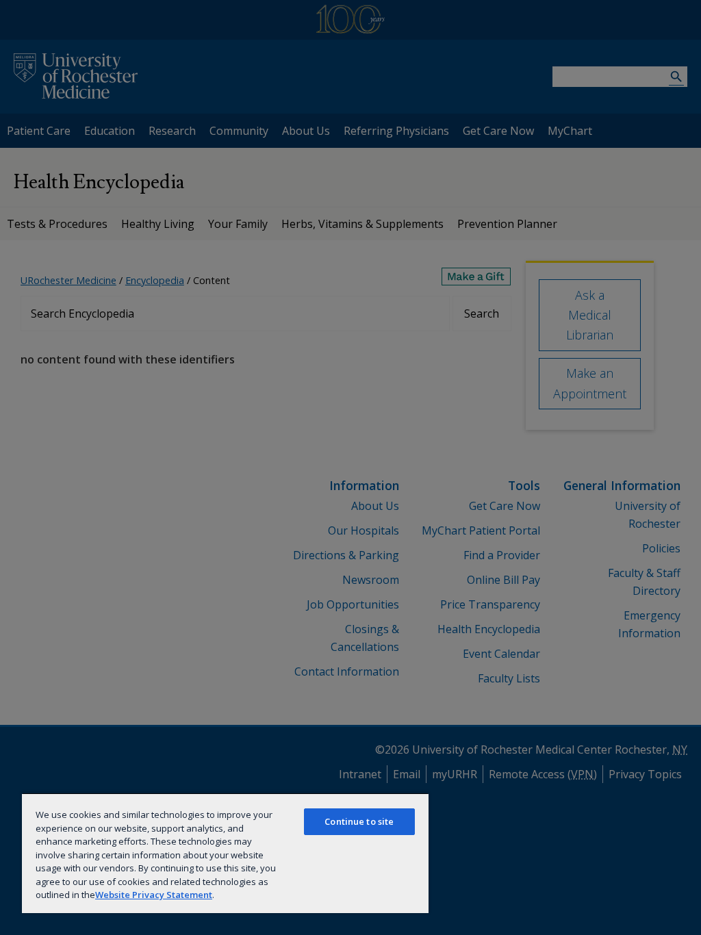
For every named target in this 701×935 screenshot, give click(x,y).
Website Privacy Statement (153, 894)
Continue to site (359, 821)
